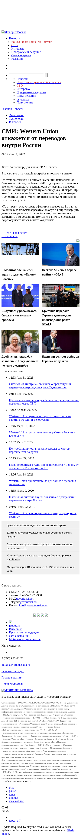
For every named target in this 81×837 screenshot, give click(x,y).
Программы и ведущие (26, 52)
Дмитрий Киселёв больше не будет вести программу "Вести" (39, 534)
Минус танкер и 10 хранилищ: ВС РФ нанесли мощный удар (41, 568)
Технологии (16, 118)
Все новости (10, 236)
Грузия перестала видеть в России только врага (36, 525)
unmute (13, 797)
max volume (16, 801)
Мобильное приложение (24, 639)
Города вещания (12, 677)
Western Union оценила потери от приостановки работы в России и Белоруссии (40, 418)
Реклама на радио (13, 671)
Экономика (16, 115)
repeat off (14, 820)
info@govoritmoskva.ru (33, 605)
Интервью (17, 48)
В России (15, 122)
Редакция (17, 58)
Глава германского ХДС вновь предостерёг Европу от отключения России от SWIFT (44, 466)
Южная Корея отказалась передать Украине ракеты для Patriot (39, 557)
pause (12, 790)
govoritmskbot (24, 598)
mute (12, 794)
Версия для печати (16, 232)
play (11, 787)
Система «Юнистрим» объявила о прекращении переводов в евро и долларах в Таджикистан (40, 385)
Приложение (25, 102)
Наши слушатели (13, 683)
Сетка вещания (21, 55)
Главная (7, 108)
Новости (14, 38)
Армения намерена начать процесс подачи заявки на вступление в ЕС (40, 546)
